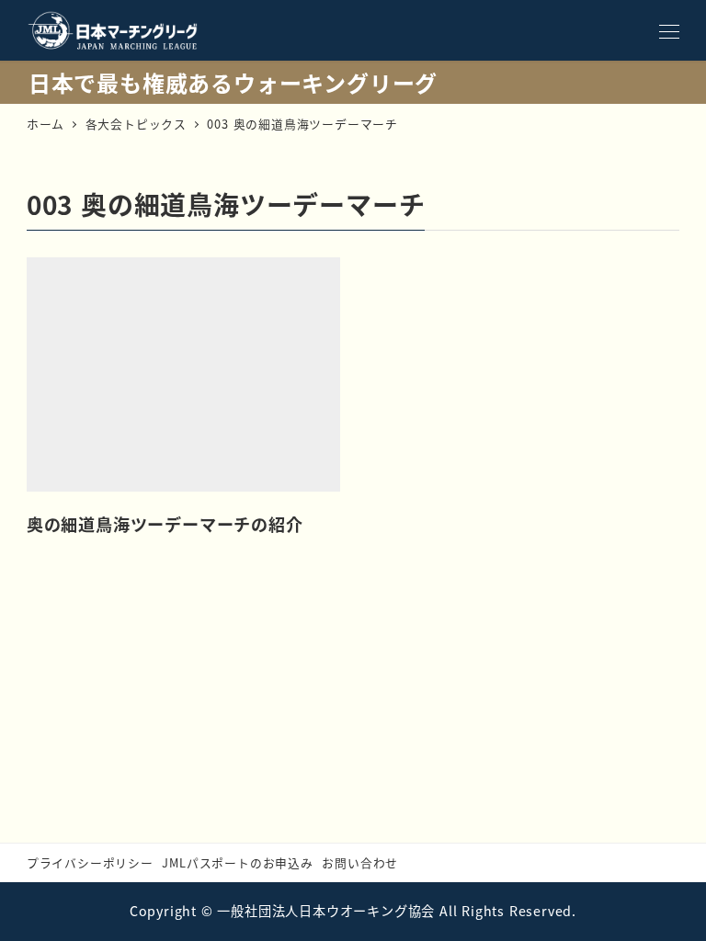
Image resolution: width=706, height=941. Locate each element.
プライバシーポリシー (90, 862)
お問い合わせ (360, 862)
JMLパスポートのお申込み (237, 862)
